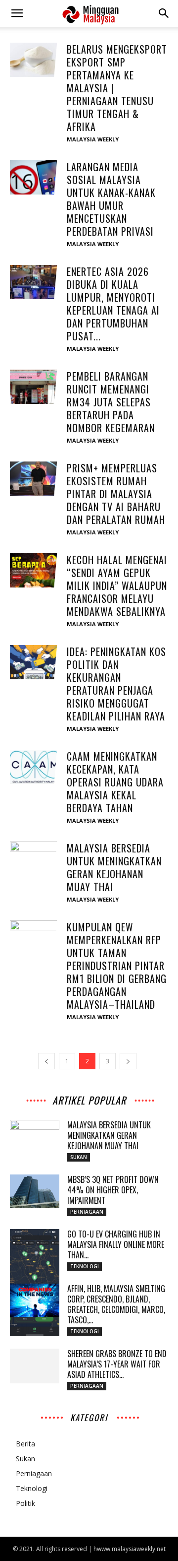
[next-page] (128, 1061)
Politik (25, 1503)
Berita (25, 1443)
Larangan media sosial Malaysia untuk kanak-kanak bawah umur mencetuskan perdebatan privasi (111, 199)
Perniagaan (86, 1211)
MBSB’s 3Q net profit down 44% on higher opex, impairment (113, 1189)
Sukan (78, 1157)
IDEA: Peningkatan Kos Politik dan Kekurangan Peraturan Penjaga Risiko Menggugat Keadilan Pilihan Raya (116, 683)
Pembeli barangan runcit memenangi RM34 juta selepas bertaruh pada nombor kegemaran (111, 402)
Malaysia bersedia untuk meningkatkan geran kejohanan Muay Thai (114, 867)
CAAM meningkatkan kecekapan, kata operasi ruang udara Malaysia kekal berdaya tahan (115, 782)
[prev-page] (46, 1061)
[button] (17, 13)
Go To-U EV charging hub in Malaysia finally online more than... (115, 1244)
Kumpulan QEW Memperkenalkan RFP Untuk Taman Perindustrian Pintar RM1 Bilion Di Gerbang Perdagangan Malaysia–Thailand (117, 965)
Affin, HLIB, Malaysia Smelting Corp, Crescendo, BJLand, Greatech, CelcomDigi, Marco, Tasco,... (116, 1304)
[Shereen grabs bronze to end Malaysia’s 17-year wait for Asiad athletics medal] (34, 1366)
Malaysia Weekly (93, 139)
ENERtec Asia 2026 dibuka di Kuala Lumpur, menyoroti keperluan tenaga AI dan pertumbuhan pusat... (113, 303)
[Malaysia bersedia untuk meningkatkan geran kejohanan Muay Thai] (34, 859)
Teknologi (84, 1266)
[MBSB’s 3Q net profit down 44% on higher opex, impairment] (34, 1191)
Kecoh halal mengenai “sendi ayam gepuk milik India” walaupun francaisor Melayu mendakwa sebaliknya (117, 585)
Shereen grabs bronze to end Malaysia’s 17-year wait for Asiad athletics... (117, 1364)
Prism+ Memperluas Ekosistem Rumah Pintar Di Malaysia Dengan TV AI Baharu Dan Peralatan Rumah (116, 493)
